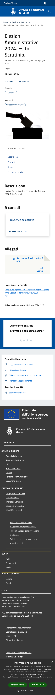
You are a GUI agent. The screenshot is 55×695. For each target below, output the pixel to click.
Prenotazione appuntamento (18, 627)
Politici (9, 472)
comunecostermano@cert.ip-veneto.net (24, 612)
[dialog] (27, 677)
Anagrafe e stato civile (15, 493)
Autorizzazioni (16, 543)
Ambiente (14, 534)
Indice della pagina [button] (16, 148)
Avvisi (8, 567)
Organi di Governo (14, 456)
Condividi (9, 81)
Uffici (8, 464)
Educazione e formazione (21, 522)
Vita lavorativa (12, 497)
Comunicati (11, 563)
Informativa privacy (14, 656)
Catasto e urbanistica (15, 505)
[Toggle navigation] (5, 11)
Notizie (24, 22)
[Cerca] (49, 11)
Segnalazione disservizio (16, 631)
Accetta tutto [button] (17, 685)
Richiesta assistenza (15, 640)
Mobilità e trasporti (14, 510)
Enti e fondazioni (13, 468)
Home (5, 22)
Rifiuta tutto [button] (38, 685)
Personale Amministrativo (17, 476)
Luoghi (9, 578)
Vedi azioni (22, 81)
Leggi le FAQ (11, 635)
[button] (27, 690)
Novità (15, 22)
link (27, 679)
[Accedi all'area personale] (45, 3)
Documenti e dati (13, 480)
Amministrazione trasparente (18, 652)
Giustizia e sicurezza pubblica (23, 526)
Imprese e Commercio (15, 501)
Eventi (9, 583)
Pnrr (6, 295)
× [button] (52, 662)
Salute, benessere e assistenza (23, 539)
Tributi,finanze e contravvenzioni (24, 530)
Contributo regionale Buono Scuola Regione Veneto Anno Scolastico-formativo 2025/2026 (27, 291)
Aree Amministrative (15, 460)
